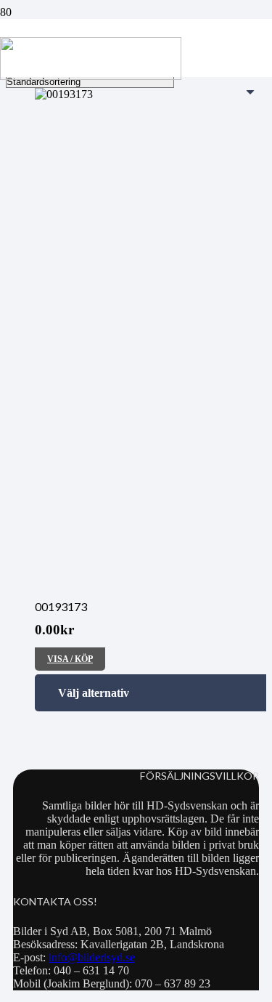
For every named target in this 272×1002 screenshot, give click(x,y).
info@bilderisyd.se (92, 957)
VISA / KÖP (70, 659)
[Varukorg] (197, 48)
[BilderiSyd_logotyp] (90, 76)
